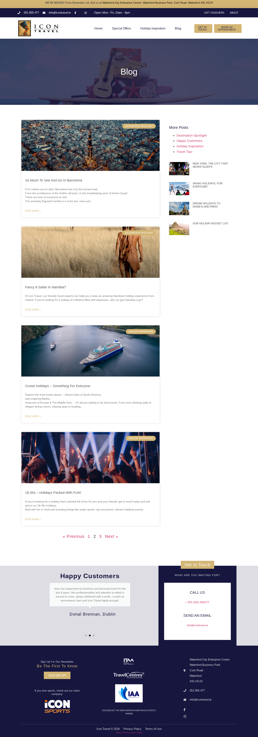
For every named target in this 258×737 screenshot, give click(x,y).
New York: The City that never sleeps (210, 165)
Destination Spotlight (192, 135)
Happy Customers (189, 141)
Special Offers (121, 28)
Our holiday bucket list (210, 223)
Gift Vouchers (214, 12)
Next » (111, 536)
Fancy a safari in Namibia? (45, 287)
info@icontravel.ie (197, 625)
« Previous (73, 536)
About (234, 12)
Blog (178, 28)
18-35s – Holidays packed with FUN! (53, 493)
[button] (203, 28)
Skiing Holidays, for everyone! (207, 185)
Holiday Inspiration (152, 28)
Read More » (33, 211)
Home (98, 28)
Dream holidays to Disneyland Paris (206, 205)
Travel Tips (184, 152)
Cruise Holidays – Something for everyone (57, 386)
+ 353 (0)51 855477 (197, 602)
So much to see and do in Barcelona (53, 180)
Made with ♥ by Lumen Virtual (129, 733)
